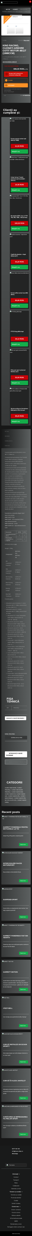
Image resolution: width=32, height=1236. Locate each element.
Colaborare (16, 1186)
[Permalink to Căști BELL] (16, 998)
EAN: (21, 95)
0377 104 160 (16, 1148)
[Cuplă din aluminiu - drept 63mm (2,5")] (19, 243)
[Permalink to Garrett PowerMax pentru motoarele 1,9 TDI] (16, 818)
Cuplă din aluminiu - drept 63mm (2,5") (18, 255)
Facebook (13, 1160)
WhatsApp (15, 1153)
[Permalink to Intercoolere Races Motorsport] (16, 853)
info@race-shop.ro (17, 1151)
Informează (11, 85)
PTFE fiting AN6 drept (17, 331)
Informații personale (16, 1218)
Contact (16, 1177)
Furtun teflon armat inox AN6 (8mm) (19, 293)
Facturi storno (16, 1212)
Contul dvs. (25, 2)
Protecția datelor (16, 1198)
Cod (5, 95)
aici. (15, 544)
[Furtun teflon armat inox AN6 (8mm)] (19, 281)
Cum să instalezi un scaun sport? (15, 1045)
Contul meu (15, 1206)
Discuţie (7, 445)
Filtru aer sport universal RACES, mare (18, 370)
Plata (16, 1183)
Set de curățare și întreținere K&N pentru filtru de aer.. (19, 409)
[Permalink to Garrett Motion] (16, 962)
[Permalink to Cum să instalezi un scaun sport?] (16, 1034)
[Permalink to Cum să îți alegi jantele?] (16, 1070)
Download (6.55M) (16, 737)
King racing (10, 734)
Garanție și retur (16, 1188)
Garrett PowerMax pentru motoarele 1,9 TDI (15, 828)
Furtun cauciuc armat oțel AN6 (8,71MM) (18, 139)
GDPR (16, 1221)
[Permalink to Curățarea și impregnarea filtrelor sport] (16, 1106)
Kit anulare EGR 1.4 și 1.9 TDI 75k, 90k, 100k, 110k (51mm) (19, 216)
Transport (16, 1180)
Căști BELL (8, 1008)
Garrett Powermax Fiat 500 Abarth (15, 936)
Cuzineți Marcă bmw (17, 792)
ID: (3, 40)
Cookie (16, 1200)
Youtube (19, 1160)
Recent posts (11, 812)
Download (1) (8, 441)
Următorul (25, 30)
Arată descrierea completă (10, 61)
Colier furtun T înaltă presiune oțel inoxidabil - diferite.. (18, 179)
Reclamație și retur (16, 1224)
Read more (23, 844)
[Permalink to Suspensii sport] (16, 889)
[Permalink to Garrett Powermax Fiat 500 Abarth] (16, 925)
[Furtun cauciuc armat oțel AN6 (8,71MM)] (19, 127)
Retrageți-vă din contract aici (16, 1227)
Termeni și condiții (16, 1195)
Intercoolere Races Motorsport (12, 864)
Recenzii (7, 436)
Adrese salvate (16, 1215)
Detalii (7, 431)
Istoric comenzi (16, 1209)
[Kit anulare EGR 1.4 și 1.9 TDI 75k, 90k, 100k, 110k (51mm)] (19, 204)
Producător (20, 40)
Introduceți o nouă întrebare (14, 754)
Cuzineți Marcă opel (14, 796)
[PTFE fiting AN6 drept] (19, 320)
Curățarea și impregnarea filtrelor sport (15, 1118)
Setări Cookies (16, 1203)
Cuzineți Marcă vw (10, 794)
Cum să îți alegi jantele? (14, 1081)
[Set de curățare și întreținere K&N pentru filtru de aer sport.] (19, 397)
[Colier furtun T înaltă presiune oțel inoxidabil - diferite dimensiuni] (19, 166)
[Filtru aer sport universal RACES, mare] (19, 359)
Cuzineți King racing (10, 787)
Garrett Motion (10, 972)
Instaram (16, 1160)
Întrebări (10, 80)
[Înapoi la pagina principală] (3, 9)
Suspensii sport (10, 899)
